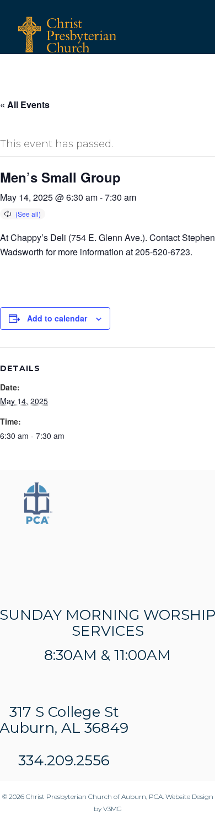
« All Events (25, 104)
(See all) (28, 213)
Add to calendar (57, 318)
